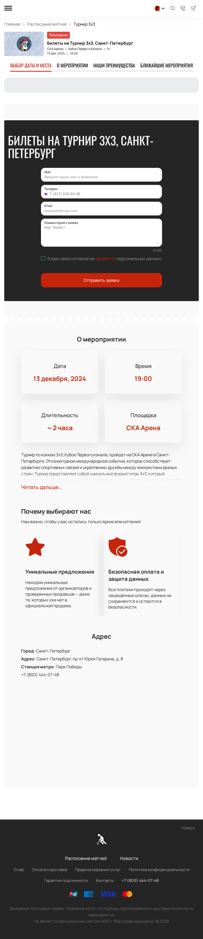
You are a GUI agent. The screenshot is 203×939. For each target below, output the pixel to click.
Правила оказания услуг (98, 869)
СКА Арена (55, 49)
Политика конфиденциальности (159, 869)
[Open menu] (8, 8)
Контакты (105, 880)
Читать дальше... (41, 487)
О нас (19, 869)
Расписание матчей (86, 858)
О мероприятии (72, 65)
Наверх (188, 828)
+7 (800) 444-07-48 (40, 675)
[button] (46, 194)
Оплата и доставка (49, 869)
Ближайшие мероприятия (166, 65)
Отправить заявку (101, 280)
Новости (129, 858)
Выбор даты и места (31, 65)
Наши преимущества (114, 65)
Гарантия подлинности (66, 880)
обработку (105, 258)
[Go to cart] (193, 8)
